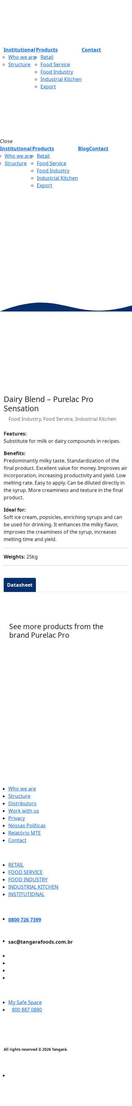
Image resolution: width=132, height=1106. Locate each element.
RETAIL (16, 864)
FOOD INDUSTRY (28, 879)
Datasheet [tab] (20, 585)
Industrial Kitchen (61, 79)
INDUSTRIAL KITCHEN (33, 887)
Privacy (16, 818)
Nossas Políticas (27, 825)
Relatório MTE (24, 833)
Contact (17, 840)
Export (48, 86)
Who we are (22, 57)
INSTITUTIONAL (26, 894)
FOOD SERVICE (25, 872)
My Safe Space (25, 1002)
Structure (19, 64)
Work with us (23, 810)
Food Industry (57, 71)
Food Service (55, 64)
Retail (47, 57)
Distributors (22, 803)
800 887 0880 (27, 1009)
